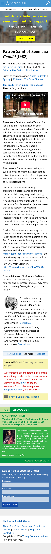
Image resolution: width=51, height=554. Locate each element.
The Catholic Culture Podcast (34, 9)
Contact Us (8, 532)
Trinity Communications (35, 536)
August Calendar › (37, 460)
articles (12, 67)
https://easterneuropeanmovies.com (22, 253)
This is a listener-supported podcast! (23, 84)
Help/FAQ (35, 529)
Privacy (6, 529)
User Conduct (20, 529)
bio (4, 67)
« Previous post (12, 353)
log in (23, 382)
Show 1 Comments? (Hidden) (24, 396)
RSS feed (17, 79)
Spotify (6, 79)
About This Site (11, 526)
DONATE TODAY (25, 38)
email (21, 67)
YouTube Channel (33, 79)
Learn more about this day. (13, 455)
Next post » (41, 353)
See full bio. (25, 322)
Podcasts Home (9, 9)
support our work (13, 389)
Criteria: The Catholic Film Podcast (21, 70)
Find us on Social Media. (16, 521)
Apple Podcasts (38, 75)
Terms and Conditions (33, 526)
